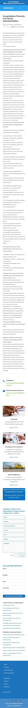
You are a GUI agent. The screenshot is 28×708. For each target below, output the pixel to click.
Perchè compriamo (9, 673)
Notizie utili (7, 678)
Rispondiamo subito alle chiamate (12, 628)
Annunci (6, 684)
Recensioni (7, 686)
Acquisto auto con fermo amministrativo (14, 634)
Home (5, 664)
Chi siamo (6, 667)
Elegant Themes (17, 703)
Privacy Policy (6, 692)
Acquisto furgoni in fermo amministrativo (14, 647)
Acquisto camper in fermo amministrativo (14, 650)
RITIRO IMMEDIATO (14, 474)
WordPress (18, 705)
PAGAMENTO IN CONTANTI (14, 447)
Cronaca (6, 681)
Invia (22, 555)
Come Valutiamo (8, 670)
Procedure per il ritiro (8, 605)
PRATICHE (14, 419)
